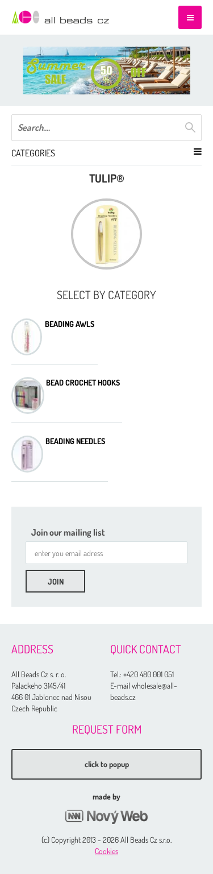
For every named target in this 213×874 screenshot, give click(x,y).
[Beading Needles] (27, 454)
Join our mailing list (68, 532)
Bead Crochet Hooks (83, 382)
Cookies (106, 851)
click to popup (107, 764)
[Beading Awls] (26, 336)
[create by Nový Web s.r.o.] (107, 817)
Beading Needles (75, 441)
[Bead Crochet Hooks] (27, 395)
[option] (106, 70)
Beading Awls (69, 324)
